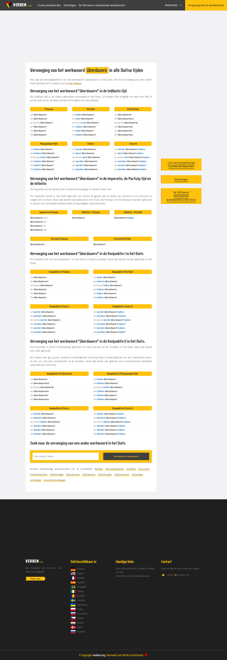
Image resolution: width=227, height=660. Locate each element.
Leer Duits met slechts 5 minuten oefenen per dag (135, 570)
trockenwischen (39, 474)
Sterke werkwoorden (49, 5)
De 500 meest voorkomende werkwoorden (102, 5)
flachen (99, 469)
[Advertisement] (113, 36)
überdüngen (105, 474)
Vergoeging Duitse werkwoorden (206, 5)
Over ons (35, 579)
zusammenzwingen (55, 480)
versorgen (35, 480)
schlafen (131, 469)
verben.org (99, 655)
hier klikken (75, 83)
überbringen (57, 474)
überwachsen (121, 474)
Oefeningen (70, 5)
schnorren (144, 469)
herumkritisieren (114, 469)
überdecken (89, 474)
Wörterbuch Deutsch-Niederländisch (133, 576)
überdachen (73, 474)
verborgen (137, 474)
